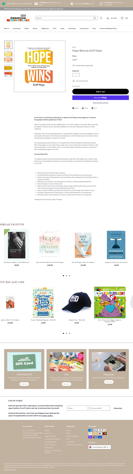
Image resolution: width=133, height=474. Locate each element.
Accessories (84, 28)
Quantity (75, 71)
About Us (48, 433)
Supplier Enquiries (50, 436)
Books (35, 28)
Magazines (45, 28)
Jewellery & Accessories (74, 445)
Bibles (27, 28)
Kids (94, 28)
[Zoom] (39, 66)
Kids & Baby (70, 442)
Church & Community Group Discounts (53, 452)
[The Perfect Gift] (24, 361)
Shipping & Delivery (51, 442)
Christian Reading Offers (108, 28)
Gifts (54, 28)
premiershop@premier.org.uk (32, 437)
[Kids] (67, 361)
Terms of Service (50, 445)
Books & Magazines (72, 436)
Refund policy (49, 448)
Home (74, 47)
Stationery (72, 28)
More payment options (100, 103)
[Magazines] (109, 361)
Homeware (17, 28)
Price (74, 56)
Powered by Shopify (10, 469)
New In (6, 28)
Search (47, 430)
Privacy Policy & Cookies (53, 439)
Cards (62, 28)
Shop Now (24, 384)
